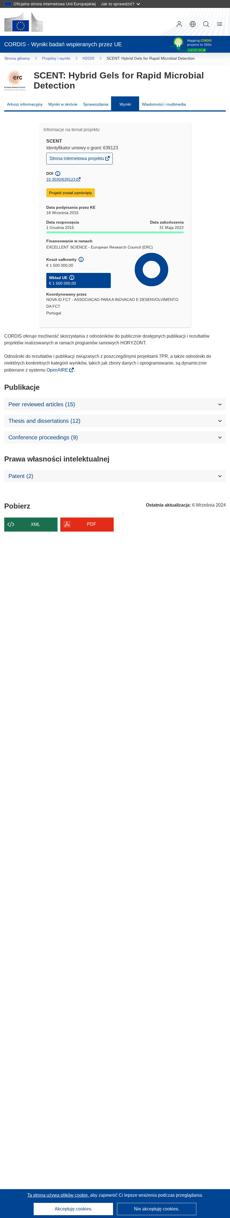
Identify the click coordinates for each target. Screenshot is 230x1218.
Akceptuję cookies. (73, 1209)
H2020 (88, 58)
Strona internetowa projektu (77, 160)
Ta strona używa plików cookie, (58, 1195)
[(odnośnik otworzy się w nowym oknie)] (23, 21)
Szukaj (206, 24)
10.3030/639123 (60, 179)
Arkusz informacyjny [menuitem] (25, 104)
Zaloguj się (179, 24)
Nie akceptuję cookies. (156, 1209)
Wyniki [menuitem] (125, 104)
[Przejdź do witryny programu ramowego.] (14, 80)
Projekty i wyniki (56, 58)
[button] (193, 24)
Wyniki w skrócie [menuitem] (62, 104)
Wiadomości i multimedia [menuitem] (164, 104)
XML (35, 524)
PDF (91, 524)
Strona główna (17, 58)
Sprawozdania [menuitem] (95, 104)
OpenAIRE (58, 370)
